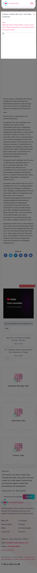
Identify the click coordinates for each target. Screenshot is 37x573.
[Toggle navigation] (32, 3)
